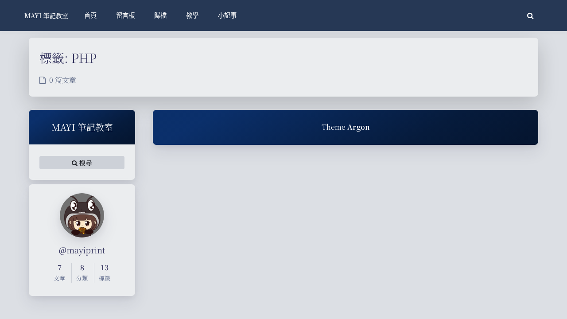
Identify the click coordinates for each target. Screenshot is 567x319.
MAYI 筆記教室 (46, 15)
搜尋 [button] (85, 162)
